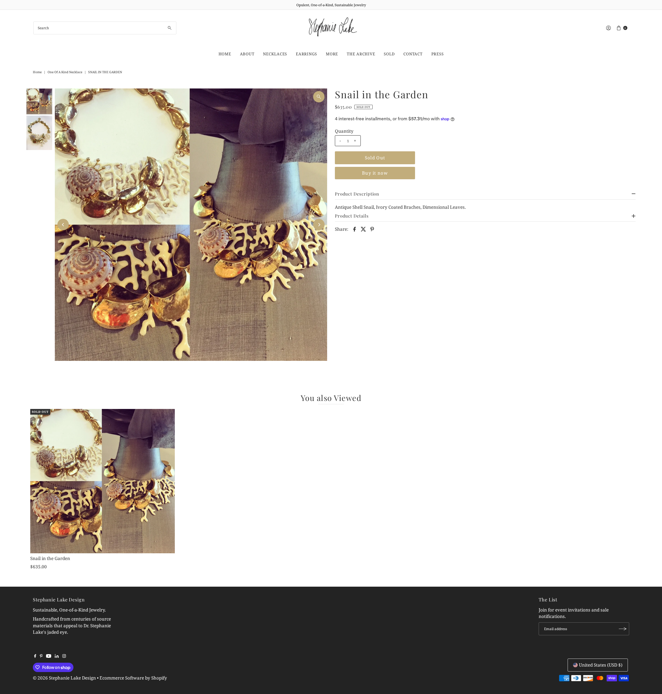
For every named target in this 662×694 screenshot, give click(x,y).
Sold (389, 53)
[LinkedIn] (57, 656)
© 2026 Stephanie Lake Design (64, 678)
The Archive (361, 53)
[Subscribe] (622, 628)
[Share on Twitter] (363, 229)
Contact (412, 53)
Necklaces (275, 53)
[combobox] (104, 27)
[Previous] (63, 224)
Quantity (344, 131)
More (332, 53)
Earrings (306, 53)
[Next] (319, 224)
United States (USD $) (600, 665)
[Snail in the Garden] (102, 481)
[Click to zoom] (319, 96)
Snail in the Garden (50, 558)
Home (225, 53)
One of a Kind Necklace (65, 72)
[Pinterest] (41, 656)
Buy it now (375, 173)
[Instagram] (64, 656)
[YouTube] (48, 656)
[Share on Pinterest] (372, 229)
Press (437, 53)
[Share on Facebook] (354, 229)
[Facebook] (35, 656)
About (247, 53)
